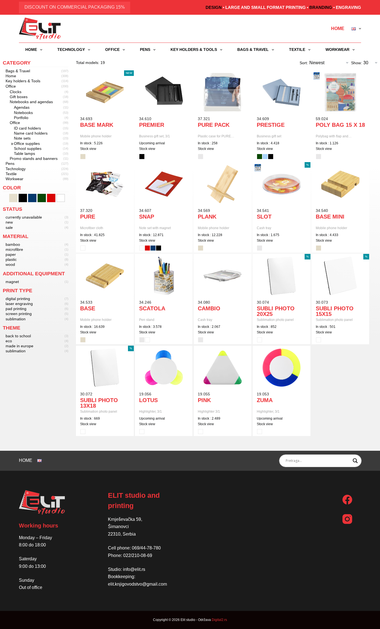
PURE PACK (214, 125)
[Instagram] (347, 519)
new (9, 222)
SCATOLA (152, 308)
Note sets (22, 138)
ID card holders (27, 128)
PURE (87, 217)
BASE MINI (330, 217)
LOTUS (148, 400)
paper (11, 254)
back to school (18, 336)
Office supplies (27, 143)
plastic (11, 259)
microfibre (14, 249)
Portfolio (21, 117)
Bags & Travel (253, 49)
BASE (87, 308)
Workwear (337, 49)
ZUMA (265, 400)
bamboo (13, 244)
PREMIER (151, 125)
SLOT (264, 217)
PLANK (207, 217)
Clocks (15, 92)
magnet (12, 281)
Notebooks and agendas (31, 102)
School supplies (27, 148)
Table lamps (24, 153)
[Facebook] (347, 499)
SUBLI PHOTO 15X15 (335, 311)
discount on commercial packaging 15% (74, 7)
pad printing (16, 308)
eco (9, 341)
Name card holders (31, 133)
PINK (204, 400)
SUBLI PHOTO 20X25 (276, 311)
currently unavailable (24, 217)
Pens (145, 49)
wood (10, 264)
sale (9, 227)
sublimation (16, 319)
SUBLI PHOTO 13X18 (99, 403)
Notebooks (23, 112)
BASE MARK (96, 125)
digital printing (18, 298)
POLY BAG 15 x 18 (340, 125)
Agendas (21, 107)
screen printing (19, 313)
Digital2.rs (219, 620)
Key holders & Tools (194, 49)
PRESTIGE (271, 125)
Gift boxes (19, 97)
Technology (71, 49)
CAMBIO (209, 308)
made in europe (19, 346)
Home (337, 28)
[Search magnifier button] (355, 461)
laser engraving (19, 303)
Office (112, 49)
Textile (297, 49)
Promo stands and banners (34, 158)
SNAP (146, 217)
